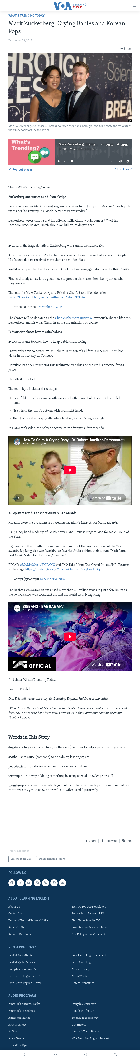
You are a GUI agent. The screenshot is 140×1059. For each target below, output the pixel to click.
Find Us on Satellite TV (86, 920)
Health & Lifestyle (83, 1011)
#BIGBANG (47, 565)
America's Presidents (21, 1011)
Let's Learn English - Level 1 (25, 983)
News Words (80, 976)
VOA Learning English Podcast (90, 1038)
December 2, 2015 (50, 307)
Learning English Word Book (89, 927)
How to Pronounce (83, 983)
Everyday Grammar (84, 1004)
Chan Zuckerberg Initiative (74, 318)
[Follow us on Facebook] (11, 882)
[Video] (55, 1054)
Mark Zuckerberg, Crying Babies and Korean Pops (94, 144)
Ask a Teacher (17, 1038)
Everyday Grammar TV (22, 969)
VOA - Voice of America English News (85, 149)
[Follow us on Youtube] (28, 882)
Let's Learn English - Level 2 (89, 955)
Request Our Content (21, 934)
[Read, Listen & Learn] (24, 1054)
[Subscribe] (62, 882)
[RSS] (45, 882)
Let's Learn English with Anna (27, 976)
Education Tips (17, 1045)
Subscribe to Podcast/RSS (88, 913)
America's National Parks (24, 1004)
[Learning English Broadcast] (85, 1054)
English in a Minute (20, 955)
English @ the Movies (21, 962)
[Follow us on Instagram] (37, 882)
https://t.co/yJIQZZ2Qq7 (42, 569)
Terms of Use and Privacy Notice (28, 920)
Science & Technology (85, 1017)
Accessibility (16, 927)
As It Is (12, 1031)
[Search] (115, 1054)
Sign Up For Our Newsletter (89, 906)
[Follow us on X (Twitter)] (20, 882)
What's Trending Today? (27, 15)
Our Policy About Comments (89, 934)
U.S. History (79, 1024)
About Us (14, 906)
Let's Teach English (83, 962)
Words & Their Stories (85, 1031)
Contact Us (15, 913)
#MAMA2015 (29, 565)
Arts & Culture (17, 1024)
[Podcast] (53, 882)
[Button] (126, 48)
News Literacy (81, 969)
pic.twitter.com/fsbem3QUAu (64, 297)
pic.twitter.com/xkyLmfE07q (79, 569)
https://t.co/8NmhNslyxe (26, 297)
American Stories (19, 1017)
